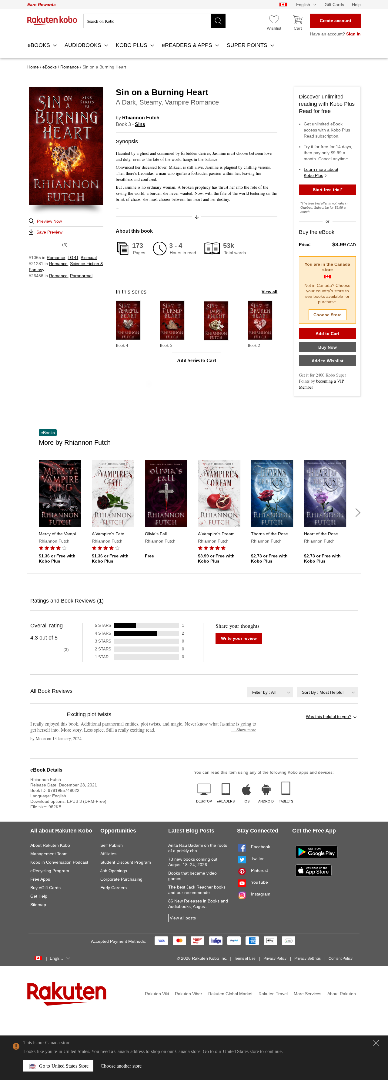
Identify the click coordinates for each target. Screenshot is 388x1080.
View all (269, 291)
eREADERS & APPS (188, 45)
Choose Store (327, 314)
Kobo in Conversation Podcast (59, 862)
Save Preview (49, 232)
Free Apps (40, 879)
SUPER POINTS (248, 45)
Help (356, 4)
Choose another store (121, 1065)
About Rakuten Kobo (50, 845)
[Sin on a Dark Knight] (216, 338)
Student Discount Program (125, 862)
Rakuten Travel (273, 993)
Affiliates (108, 853)
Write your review (239, 638)
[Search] (218, 21)
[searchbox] (154, 21)
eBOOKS (40, 45)
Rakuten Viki (157, 993)
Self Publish (111, 845)
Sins (140, 124)
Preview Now (49, 221)
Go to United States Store (64, 1065)
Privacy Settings (307, 958)
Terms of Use (245, 958)
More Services (307, 993)
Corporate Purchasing (121, 879)
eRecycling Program (49, 870)
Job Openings (113, 870)
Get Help (38, 896)
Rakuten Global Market (230, 993)
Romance (56, 257)
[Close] (376, 1043)
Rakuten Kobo (52, 20)
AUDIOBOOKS (84, 45)
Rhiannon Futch (140, 117)
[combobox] (270, 692)
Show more (243, 730)
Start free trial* (327, 189)
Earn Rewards (41, 4)
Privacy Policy (274, 958)
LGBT (73, 257)
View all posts (183, 918)
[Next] (358, 512)
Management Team (49, 853)
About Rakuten (341, 993)
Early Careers (113, 887)
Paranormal (81, 275)
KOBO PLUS (132, 45)
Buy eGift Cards (45, 887)
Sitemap (38, 904)
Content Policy (341, 958)
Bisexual (89, 257)
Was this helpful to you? (328, 716)
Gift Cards (334, 4)
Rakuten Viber (188, 993)
